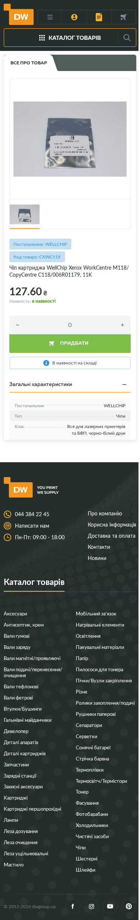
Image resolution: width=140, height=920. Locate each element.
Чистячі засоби (92, 836)
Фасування (87, 803)
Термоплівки (89, 769)
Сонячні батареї (93, 747)
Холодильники (92, 825)
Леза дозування (21, 831)
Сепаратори (89, 725)
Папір (82, 658)
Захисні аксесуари (23, 786)
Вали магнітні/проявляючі (32, 658)
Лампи (11, 820)
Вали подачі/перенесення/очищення (33, 672)
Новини (97, 558)
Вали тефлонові (21, 686)
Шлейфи (85, 869)
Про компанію (105, 513)
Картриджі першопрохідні (32, 808)
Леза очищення (20, 842)
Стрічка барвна (92, 758)
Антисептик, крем (24, 624)
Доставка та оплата (112, 535)
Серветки (86, 736)
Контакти (99, 546)
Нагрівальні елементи (100, 624)
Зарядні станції (20, 775)
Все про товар (28, 62)
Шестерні (86, 858)
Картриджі (16, 797)
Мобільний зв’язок (96, 613)
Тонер (82, 791)
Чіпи (80, 847)
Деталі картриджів (25, 753)
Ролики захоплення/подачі (105, 702)
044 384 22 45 (32, 514)
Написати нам (32, 525)
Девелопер (16, 731)
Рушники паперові (96, 714)
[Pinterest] (128, 906)
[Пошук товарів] (127, 37)
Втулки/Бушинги (22, 708)
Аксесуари (15, 613)
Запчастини (16, 764)
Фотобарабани (92, 814)
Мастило (14, 864)
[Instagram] (91, 906)
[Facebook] (72, 906)
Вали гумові (16, 636)
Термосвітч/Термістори (101, 781)
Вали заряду (17, 647)
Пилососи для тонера (99, 669)
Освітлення (88, 636)
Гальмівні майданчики (27, 720)
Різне (81, 691)
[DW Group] (19, 14)
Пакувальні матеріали (100, 647)
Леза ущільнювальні (26, 853)
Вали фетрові (18, 697)
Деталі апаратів (21, 742)
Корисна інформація (112, 524)
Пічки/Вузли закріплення (104, 680)
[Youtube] (110, 906)
